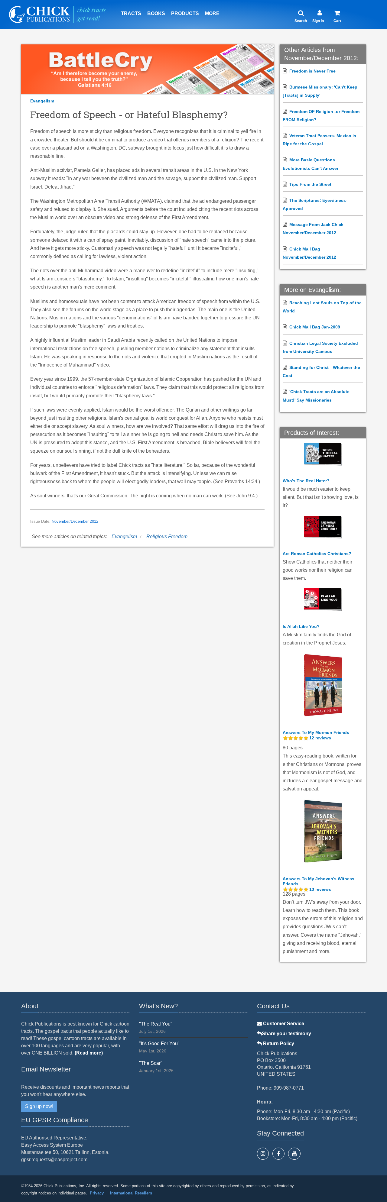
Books (156, 13)
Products (185, 13)
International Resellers (131, 1193)
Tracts (131, 13)
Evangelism (42, 101)
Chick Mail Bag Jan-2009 (314, 327)
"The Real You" (155, 1023)
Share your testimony (286, 1033)
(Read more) (89, 1052)
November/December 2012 (75, 521)
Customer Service (283, 1023)
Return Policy (278, 1043)
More (212, 13)
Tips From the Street (310, 184)
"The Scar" (150, 1063)
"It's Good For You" (159, 1043)
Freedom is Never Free (312, 71)
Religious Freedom (166, 536)
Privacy (97, 1193)
